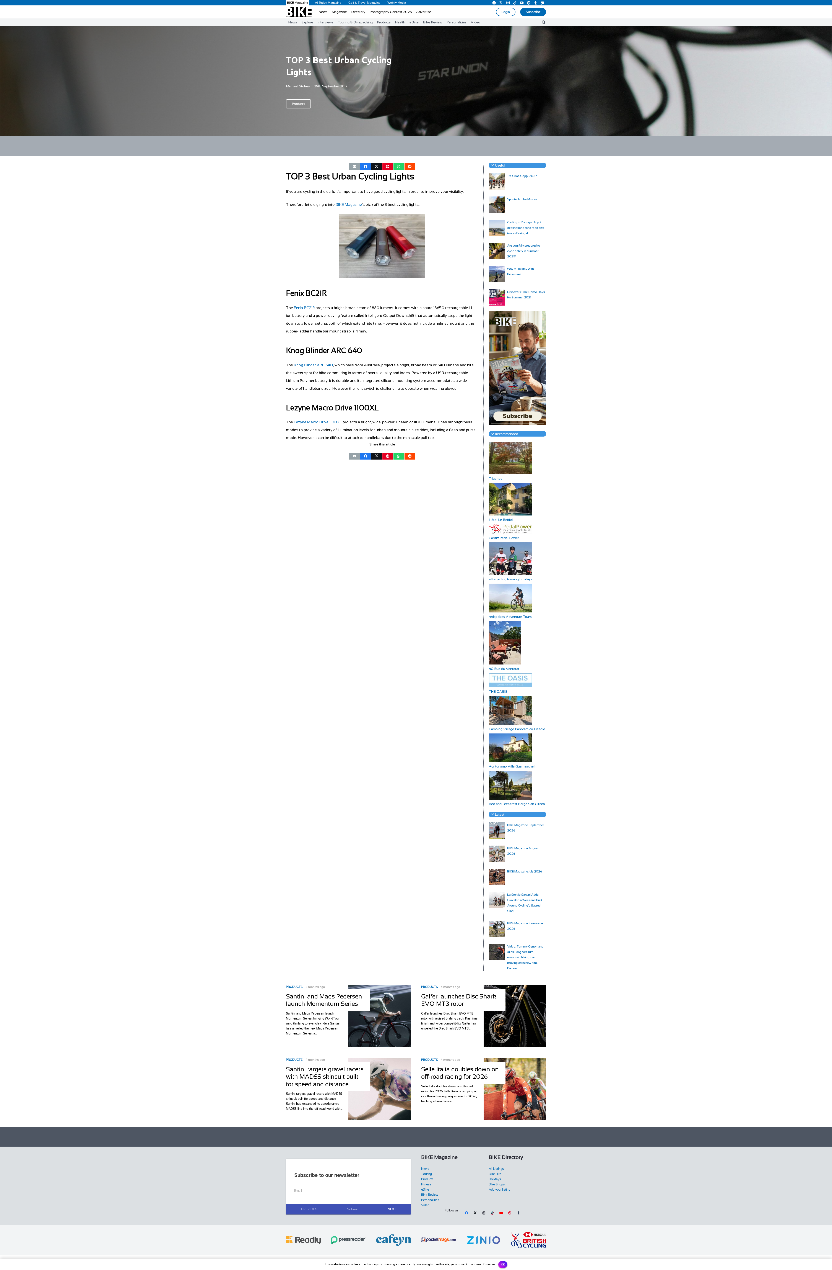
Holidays (495, 1179)
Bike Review (429, 1194)
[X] (475, 1213)
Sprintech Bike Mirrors (522, 199)
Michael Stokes (298, 86)
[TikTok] (492, 1213)
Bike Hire (495, 1174)
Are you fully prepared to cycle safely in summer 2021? (523, 251)
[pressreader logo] (348, 1240)
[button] (543, 22)
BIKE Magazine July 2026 (524, 871)
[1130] (483, 1240)
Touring (426, 1174)
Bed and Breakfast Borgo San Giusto (517, 804)
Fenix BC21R (304, 308)
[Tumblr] (518, 1213)
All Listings (496, 1168)
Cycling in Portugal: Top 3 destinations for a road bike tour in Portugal (525, 228)
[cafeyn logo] (393, 1240)
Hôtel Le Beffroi (501, 520)
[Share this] (365, 166)
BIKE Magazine (349, 204)
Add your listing (499, 1189)
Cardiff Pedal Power (504, 538)
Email (298, 1190)
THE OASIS (498, 691)
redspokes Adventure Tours (510, 617)
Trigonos (495, 478)
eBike (425, 1189)
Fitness (426, 1184)
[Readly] (303, 1240)
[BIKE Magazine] (299, 12)
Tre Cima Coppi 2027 (522, 176)
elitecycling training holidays (510, 579)
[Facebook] (466, 1213)
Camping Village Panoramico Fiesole (517, 729)
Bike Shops (497, 1184)
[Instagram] (484, 1213)
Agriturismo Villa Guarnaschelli (512, 766)
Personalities (430, 1200)
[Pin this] (387, 166)
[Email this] (354, 166)
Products (294, 987)
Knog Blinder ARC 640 (313, 365)
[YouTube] (501, 1213)
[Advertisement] (416, 146)
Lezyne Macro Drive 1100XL (318, 422)
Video (425, 1205)
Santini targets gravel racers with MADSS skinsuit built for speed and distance (325, 1077)
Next (392, 1209)
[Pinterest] (510, 1213)
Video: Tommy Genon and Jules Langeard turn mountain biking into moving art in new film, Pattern (525, 957)
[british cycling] (528, 1240)
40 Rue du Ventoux (504, 669)
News (425, 1168)
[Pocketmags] (438, 1240)
